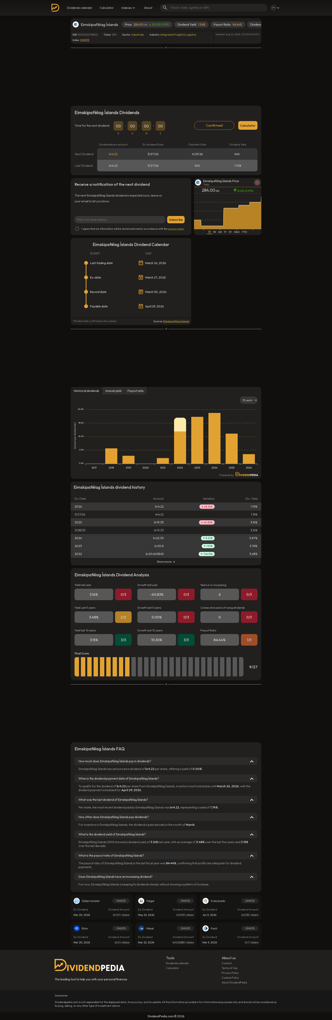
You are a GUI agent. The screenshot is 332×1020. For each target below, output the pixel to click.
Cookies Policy (230, 977)
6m (220, 231)
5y (230, 231)
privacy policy (176, 228)
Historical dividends (86, 391)
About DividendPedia (234, 982)
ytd (244, 231)
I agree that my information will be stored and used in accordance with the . (133, 228)
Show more (164, 561)
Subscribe (176, 220)
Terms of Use (229, 968)
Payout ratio (135, 391)
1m (214, 231)
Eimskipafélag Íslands (176, 321)
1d (209, 231)
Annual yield (113, 391)
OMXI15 (84, 40)
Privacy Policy (230, 973)
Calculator (107, 8)
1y (225, 231)
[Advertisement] (166, 76)
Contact (227, 963)
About (148, 8)
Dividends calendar (79, 8)
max (237, 231)
